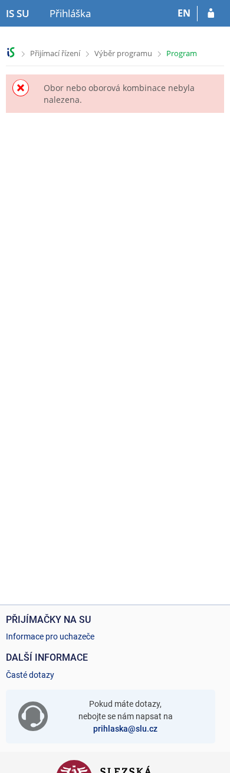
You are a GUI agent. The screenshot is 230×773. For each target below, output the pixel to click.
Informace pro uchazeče (50, 636)
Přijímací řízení (55, 53)
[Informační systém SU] (11, 52)
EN (184, 13)
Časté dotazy (30, 675)
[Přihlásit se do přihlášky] (211, 13)
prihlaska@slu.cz (125, 728)
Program (181, 53)
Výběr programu (123, 53)
